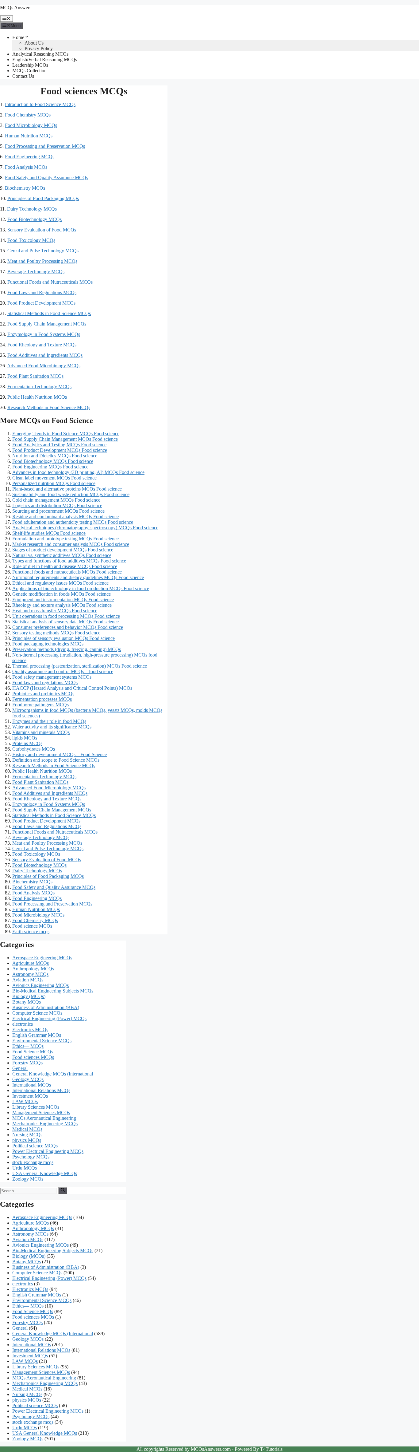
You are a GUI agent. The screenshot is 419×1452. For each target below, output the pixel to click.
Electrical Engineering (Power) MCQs (49, 1018)
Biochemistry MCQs (25, 188)
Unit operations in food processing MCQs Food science (66, 616)
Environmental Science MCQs (41, 1040)
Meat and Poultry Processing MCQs (42, 261)
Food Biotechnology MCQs (34, 219)
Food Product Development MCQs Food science (59, 450)
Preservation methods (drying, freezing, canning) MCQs (66, 649)
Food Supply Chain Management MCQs (46, 323)
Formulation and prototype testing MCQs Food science (65, 538)
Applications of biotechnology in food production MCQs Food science (80, 588)
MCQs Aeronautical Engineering (44, 1118)
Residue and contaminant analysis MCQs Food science (65, 516)
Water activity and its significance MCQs (51, 726)
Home (18, 37)
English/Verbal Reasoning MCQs (44, 59)
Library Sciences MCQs (35, 1107)
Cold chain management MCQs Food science (56, 500)
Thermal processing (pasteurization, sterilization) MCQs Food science (79, 666)
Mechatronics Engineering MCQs (45, 1123)
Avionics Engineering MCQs (40, 985)
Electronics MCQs (30, 1029)
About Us (34, 42)
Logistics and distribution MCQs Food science (57, 505)
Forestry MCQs (27, 1062)
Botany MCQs (26, 1001)
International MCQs (31, 1084)
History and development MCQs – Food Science (59, 754)
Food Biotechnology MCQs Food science (52, 461)
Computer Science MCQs (37, 1013)
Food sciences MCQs (33, 1057)
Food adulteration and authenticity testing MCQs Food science (72, 522)
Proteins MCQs (27, 743)
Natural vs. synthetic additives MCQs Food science (61, 555)
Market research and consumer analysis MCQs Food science (70, 544)
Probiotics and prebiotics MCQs (43, 693)
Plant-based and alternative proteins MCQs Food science (67, 488)
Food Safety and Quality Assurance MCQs (46, 177)
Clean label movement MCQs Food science (54, 477)
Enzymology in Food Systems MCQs (43, 334)
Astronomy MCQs (30, 974)
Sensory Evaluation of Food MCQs (41, 229)
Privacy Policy (39, 48)
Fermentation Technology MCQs (39, 386)
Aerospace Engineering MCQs (42, 957)
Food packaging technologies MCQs (47, 643)
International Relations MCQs (41, 1090)
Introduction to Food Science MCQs (40, 104)
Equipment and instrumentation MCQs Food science (63, 599)
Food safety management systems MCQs (51, 677)
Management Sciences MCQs (41, 1112)
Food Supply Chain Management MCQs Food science (65, 439)
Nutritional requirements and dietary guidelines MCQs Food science (78, 577)
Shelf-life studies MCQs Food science (49, 533)
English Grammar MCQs (36, 1035)
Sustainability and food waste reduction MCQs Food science (70, 494)
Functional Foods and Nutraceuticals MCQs (50, 282)
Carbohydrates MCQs (33, 749)
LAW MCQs (25, 1101)
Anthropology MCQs (33, 968)
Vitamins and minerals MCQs (41, 732)
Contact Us (23, 76)
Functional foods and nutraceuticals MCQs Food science (67, 571)
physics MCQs (26, 1140)
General (20, 1068)
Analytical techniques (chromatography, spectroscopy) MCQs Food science (85, 527)
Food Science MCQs (32, 1051)
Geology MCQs (28, 1079)
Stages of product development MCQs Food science (62, 549)
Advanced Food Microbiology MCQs (43, 365)
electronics (22, 1024)
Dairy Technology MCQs (32, 208)
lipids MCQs (24, 737)
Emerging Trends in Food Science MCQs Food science (65, 433)
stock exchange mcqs (32, 1162)
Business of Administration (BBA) (45, 1007)
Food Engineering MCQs (29, 156)
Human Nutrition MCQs (28, 135)
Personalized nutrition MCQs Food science (53, 483)
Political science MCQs (35, 1145)
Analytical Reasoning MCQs (40, 54)
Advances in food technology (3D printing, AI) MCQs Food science (78, 472)
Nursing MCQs (27, 1134)
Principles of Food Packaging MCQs (43, 198)
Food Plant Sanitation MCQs (35, 376)
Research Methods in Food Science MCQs (48, 407)
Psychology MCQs (30, 1156)
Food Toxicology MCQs (31, 240)
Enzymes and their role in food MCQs (49, 721)
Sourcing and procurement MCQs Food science (58, 511)
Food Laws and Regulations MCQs (41, 292)
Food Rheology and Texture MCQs (41, 344)
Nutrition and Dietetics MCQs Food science (54, 455)
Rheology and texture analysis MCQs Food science (62, 605)
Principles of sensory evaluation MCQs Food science (63, 638)
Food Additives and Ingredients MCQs (45, 355)
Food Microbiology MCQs (31, 125)
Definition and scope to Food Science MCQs (55, 760)
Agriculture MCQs (30, 963)
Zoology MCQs (27, 1179)
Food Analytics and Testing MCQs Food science (59, 444)
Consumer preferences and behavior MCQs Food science (67, 627)
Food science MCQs (32, 926)
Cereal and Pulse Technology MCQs (43, 250)
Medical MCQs (27, 1129)
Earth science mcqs (30, 931)
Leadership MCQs (30, 65)
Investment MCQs (30, 1096)
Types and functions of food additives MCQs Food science (69, 560)
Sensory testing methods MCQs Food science (56, 632)
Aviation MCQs (27, 979)
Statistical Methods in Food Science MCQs (49, 313)
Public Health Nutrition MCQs (37, 397)
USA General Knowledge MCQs (44, 1173)
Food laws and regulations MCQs (45, 682)
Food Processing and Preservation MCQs (45, 146)
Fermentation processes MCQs (42, 699)
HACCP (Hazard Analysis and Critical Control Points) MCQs (72, 688)
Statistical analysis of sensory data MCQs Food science (65, 621)
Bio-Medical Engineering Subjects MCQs (52, 990)
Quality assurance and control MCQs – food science (62, 671)
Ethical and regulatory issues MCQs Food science (60, 583)
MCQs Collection (29, 70)
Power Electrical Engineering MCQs (47, 1151)
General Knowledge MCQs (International (52, 1073)
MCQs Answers (15, 7)
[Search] (62, 1190)
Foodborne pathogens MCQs (40, 704)
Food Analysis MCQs (26, 167)
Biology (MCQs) (28, 996)
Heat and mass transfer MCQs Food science (54, 610)
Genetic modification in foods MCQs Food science (61, 594)
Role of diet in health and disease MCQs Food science (64, 566)
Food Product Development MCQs (41, 303)
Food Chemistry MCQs (28, 114)
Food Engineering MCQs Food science (50, 466)
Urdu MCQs (24, 1167)
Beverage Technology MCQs (35, 271)
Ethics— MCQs (28, 1046)
